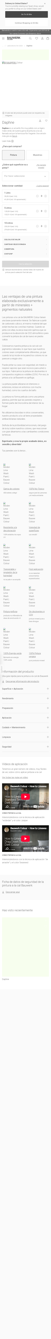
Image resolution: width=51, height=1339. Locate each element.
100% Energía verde (12, 653)
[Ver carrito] (48, 38)
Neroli (14, 136)
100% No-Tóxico (36, 489)
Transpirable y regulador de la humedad (10, 572)
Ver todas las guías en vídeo (15, 777)
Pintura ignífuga (10, 611)
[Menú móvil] (4, 38)
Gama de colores (11, 489)
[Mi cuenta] (42, 38)
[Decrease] (37, 196)
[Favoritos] (36, 38)
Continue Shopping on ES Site (26, 23)
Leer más (6, 141)
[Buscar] (30, 38)
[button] (25, 689)
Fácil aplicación (36, 569)
